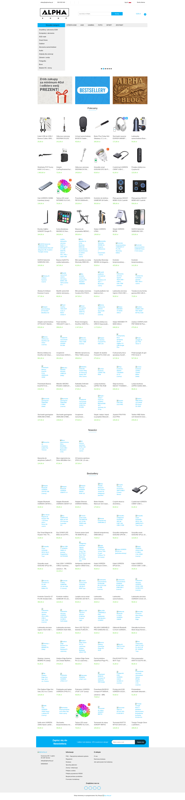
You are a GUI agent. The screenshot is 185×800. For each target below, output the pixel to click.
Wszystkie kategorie (52, 25)
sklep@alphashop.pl (47, 760)
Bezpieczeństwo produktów (74, 776)
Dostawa (68, 762)
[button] (70, 752)
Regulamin (69, 759)
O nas (96, 756)
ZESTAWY (120, 25)
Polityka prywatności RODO (74, 773)
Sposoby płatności (71, 765)
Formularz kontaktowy (72, 779)
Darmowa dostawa (99, 759)
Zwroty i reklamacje (72, 767)
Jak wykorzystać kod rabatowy (103, 762)
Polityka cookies (71, 770)
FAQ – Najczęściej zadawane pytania (77, 756)
